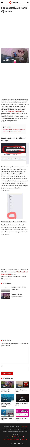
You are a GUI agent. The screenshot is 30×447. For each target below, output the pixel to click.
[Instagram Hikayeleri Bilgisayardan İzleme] (5, 296)
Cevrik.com (24, 426)
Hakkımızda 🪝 (9, 436)
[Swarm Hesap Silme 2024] (22, 384)
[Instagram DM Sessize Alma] (22, 398)
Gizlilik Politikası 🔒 (8, 439)
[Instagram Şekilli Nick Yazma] (22, 413)
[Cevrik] (15, 2)
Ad (2, 366)
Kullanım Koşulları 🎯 (19, 436)
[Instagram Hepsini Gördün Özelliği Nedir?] (5, 289)
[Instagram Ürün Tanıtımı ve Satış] (7, 384)
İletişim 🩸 (24, 439)
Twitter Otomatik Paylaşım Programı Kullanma (6, 405)
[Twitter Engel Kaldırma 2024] (7, 413)
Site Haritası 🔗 (17, 439)
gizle (9, 127)
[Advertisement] (15, 30)
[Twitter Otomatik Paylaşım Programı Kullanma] (7, 398)
